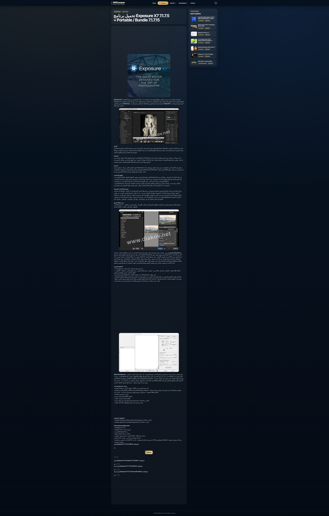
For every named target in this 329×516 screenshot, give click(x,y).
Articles (193, 3)
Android (172, 3)
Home (154, 3)
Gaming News (182, 3)
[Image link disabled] (149, 126)
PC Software (162, 3)
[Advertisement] (149, 41)
